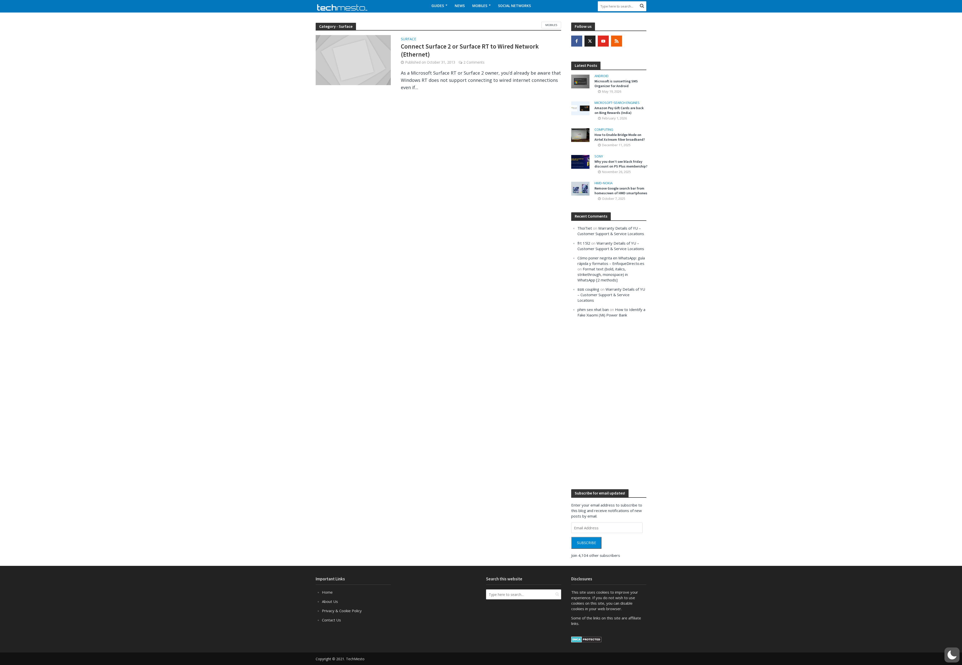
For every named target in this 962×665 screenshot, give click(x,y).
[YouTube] (603, 41)
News (460, 5)
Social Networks (514, 5)
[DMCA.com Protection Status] (586, 638)
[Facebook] (576, 41)
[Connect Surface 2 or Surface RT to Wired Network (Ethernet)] (353, 60)
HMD (598, 183)
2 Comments (474, 62)
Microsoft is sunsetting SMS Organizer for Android (616, 83)
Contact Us (331, 619)
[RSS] (616, 41)
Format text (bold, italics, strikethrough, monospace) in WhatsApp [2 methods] (602, 274)
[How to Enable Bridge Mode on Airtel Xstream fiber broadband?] (580, 134)
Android (601, 76)
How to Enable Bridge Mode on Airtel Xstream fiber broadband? (619, 137)
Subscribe (586, 542)
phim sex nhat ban (593, 309)
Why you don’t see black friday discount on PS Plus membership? (620, 164)
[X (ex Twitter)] (589, 41)
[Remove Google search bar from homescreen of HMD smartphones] (580, 188)
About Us (330, 601)
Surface (408, 39)
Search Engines (627, 103)
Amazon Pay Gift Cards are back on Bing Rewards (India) (619, 110)
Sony (598, 156)
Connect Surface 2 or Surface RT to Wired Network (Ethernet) (470, 50)
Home (327, 592)
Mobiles (479, 5)
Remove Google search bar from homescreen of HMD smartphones (620, 190)
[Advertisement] (608, 403)
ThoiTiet (584, 228)
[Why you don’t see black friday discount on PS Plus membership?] (580, 161)
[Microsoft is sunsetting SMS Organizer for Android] (580, 80)
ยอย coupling (588, 289)
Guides (437, 5)
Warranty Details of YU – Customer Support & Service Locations (611, 295)
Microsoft (603, 103)
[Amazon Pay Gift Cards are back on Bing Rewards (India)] (580, 107)
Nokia (608, 183)
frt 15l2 (583, 243)
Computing (603, 129)
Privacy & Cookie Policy (342, 610)
